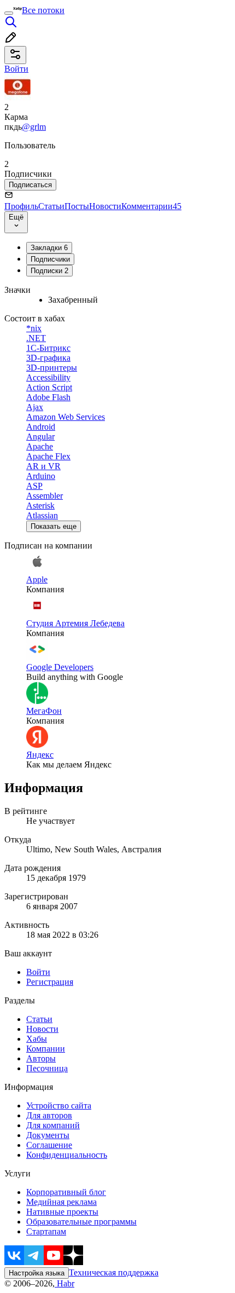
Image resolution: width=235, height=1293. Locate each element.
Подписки (49, 271)
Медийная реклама (61, 1202)
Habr (64, 1283)
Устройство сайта (58, 1105)
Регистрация (49, 981)
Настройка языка (36, 1273)
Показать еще (54, 526)
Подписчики (50, 259)
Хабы (36, 1038)
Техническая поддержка (113, 1272)
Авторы (41, 1058)
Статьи (51, 206)
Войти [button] (16, 68)
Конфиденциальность (66, 1154)
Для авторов (49, 1115)
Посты (76, 206)
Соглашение (49, 1145)
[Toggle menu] (8, 13)
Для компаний (53, 1125)
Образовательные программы (81, 1221)
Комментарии (151, 206)
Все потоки (43, 10)
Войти (38, 972)
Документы (47, 1135)
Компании (45, 1048)
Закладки (49, 248)
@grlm (34, 126)
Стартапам (46, 1231)
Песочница (47, 1068)
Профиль (21, 206)
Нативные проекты (62, 1211)
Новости (105, 206)
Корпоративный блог (66, 1192)
